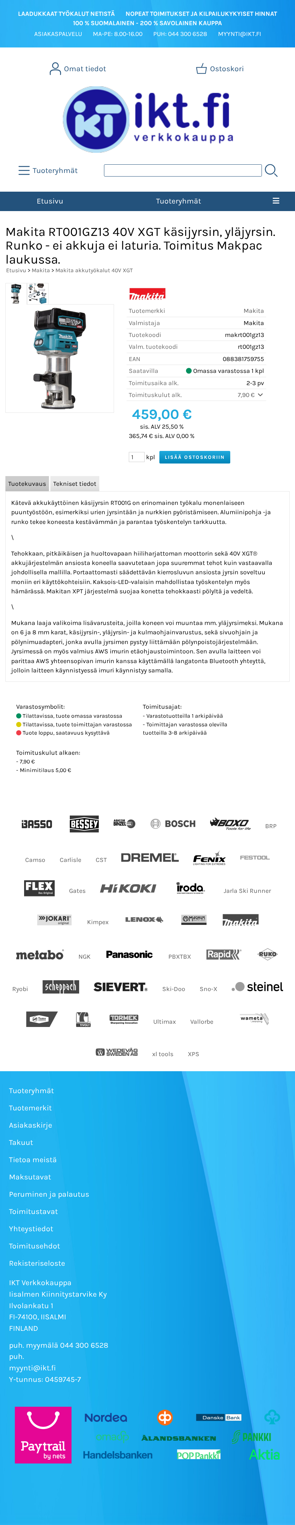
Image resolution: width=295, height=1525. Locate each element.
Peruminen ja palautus (49, 1194)
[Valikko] (276, 201)
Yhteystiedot (31, 1228)
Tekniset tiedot (74, 483)
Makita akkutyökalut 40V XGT (94, 270)
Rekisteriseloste (37, 1263)
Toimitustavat (33, 1211)
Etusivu (50, 201)
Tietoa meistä (33, 1159)
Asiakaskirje (30, 1125)
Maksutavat (30, 1177)
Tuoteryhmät (178, 201)
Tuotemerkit (30, 1108)
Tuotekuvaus (27, 483)
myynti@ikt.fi (32, 1368)
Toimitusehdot (34, 1246)
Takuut (21, 1142)
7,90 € (247, 394)
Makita (41, 270)
